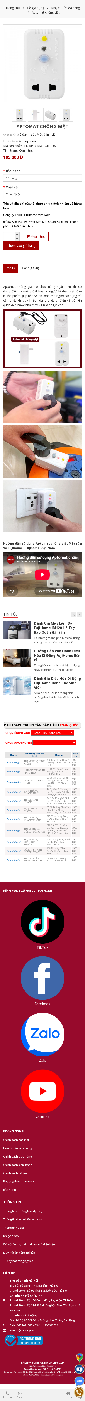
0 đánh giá (27, 134)
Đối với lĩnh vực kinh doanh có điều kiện (29, 1244)
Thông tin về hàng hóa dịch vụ (22, 1211)
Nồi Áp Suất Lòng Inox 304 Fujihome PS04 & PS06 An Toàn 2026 (56, 628)
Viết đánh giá (46, 134)
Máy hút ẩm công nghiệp (19, 1252)
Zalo (42, 1060)
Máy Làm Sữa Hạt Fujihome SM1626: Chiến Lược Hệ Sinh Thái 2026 (55, 683)
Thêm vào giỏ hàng (21, 245)
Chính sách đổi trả (15, 1173)
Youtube (42, 1117)
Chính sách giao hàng (17, 1156)
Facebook (42, 1003)
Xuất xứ (12, 187)
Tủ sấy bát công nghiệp (18, 1261)
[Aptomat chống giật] (42, 63)
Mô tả (11, 268)
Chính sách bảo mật (16, 1140)
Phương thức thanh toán (19, 1181)
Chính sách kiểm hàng (17, 1165)
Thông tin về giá (13, 1228)
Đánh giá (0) (30, 268)
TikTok (42, 947)
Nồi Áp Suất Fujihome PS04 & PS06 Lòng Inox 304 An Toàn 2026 (57, 656)
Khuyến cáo (11, 1236)
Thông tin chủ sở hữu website (22, 1219)
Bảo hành (13, 171)
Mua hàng (37, 236)
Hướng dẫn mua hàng (17, 1148)
